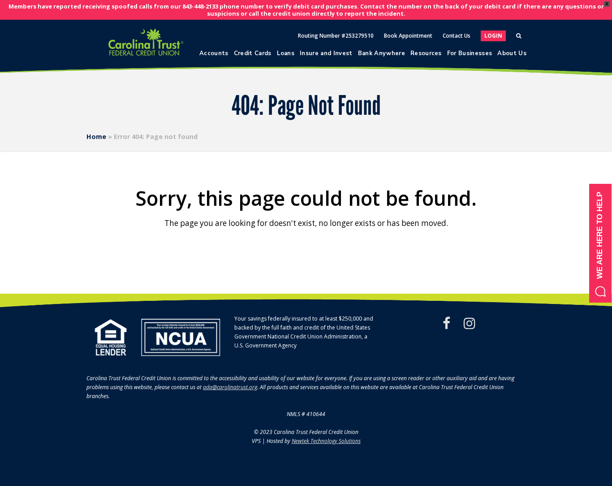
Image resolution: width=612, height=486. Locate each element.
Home (96, 136)
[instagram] (469, 323)
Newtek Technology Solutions (326, 441)
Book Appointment (408, 35)
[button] (600, 243)
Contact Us (456, 35)
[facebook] (446, 323)
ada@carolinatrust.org (230, 387)
